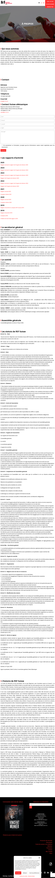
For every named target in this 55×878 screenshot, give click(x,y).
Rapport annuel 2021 (6, 191)
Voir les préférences (34, 873)
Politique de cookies (23, 876)
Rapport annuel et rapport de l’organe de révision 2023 (14, 175)
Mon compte (49, 851)
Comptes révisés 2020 (6, 202)
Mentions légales (31, 876)
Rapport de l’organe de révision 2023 (10, 178)
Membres (49, 846)
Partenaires (49, 848)
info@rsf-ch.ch (4, 101)
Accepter (18, 873)
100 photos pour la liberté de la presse (12, 835)
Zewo (50, 853)
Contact (50, 849)
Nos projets (49, 842)
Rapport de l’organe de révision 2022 (10, 186)
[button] (39, 857)
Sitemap (5, 876)
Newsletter (50, 6)
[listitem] (27, 278)
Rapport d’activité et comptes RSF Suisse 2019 (12, 207)
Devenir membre (50, 4)
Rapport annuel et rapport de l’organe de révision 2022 (14, 183)
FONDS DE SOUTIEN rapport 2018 (9, 218)
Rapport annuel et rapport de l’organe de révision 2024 (14, 170)
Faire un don (50, 1)
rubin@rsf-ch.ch (5, 112)
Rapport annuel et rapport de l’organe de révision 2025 (14, 165)
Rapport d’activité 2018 (6, 213)
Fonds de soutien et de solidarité (43, 844)
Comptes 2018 (4, 215)
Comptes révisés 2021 (6, 194)
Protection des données (46, 840)
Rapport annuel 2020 (6, 199)
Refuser (25, 873)
